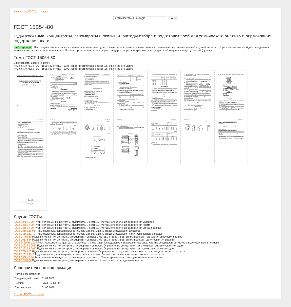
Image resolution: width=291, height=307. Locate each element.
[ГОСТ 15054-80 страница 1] (30, 116)
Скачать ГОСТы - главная (29, 294)
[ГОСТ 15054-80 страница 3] (97, 116)
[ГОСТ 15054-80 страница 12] (164, 163)
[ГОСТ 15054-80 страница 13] (197, 163)
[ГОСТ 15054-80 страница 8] (30, 163)
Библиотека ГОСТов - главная (31, 11)
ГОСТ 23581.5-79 (24, 224)
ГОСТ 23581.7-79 (24, 227)
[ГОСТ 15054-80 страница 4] (130, 116)
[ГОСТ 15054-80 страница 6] (197, 116)
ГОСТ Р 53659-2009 (25, 242)
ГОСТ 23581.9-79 (24, 221)
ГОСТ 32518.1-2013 (25, 248)
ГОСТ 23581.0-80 (24, 257)
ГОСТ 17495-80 (22, 236)
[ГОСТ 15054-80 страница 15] (30, 209)
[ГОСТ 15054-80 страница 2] (64, 116)
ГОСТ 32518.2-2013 (25, 245)
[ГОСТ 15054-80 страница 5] (164, 116)
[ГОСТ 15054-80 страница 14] (231, 163)
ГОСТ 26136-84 (22, 239)
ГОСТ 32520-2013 (24, 254)
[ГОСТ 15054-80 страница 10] (97, 163)
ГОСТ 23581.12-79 (24, 233)
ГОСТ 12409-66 (22, 260)
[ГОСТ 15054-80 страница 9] (64, 163)
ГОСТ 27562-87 (22, 251)
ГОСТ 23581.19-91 (24, 230)
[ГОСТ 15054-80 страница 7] (231, 116)
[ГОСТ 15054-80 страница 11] (130, 163)
